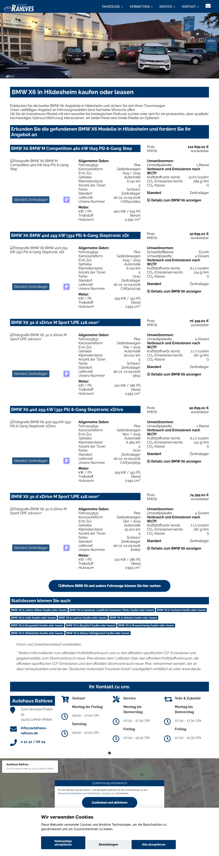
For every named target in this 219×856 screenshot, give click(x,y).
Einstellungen (108, 844)
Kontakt (189, 7)
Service (165, 7)
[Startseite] (18, 7)
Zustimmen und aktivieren (109, 802)
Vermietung (140, 7)
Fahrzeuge (111, 7)
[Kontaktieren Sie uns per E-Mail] (208, 6)
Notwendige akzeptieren (63, 842)
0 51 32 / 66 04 (33, 742)
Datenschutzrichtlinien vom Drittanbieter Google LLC (86, 793)
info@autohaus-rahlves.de (34, 730)
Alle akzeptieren (153, 844)
